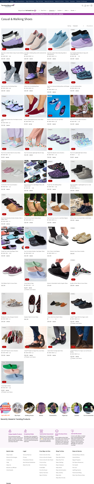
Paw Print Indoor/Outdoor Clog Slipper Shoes (34, 251)
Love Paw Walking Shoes (76, 86)
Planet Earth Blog (76, 472)
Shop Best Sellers (60, 457)
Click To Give (5, 1)
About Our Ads (26, 465)
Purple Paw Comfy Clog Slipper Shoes (9, 251)
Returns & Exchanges (11, 457)
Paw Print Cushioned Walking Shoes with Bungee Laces (58, 87)
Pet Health (75, 465)
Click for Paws (43, 465)
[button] (82, 5)
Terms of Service (27, 454)
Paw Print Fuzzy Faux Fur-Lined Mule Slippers (57, 218)
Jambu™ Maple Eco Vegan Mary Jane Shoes (34, 350)
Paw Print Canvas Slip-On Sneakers (78, 119)
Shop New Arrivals (60, 477)
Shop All (58, 454)
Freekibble (42, 467)
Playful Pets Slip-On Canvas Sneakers (55, 152)
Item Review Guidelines (29, 462)
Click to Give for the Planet (46, 460)
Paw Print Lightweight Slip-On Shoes (78, 152)
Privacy (25, 457)
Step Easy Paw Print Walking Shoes (9, 86)
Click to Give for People (46, 457)
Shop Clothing (59, 462)
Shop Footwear (60, 465)
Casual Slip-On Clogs (29, 283)
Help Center (9, 454)
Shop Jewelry (59, 472)
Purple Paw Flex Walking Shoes (54, 184)
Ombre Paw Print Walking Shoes (31, 86)
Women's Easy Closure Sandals (77, 251)
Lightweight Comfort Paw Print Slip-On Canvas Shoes (11, 120)
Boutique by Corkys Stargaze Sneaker (9, 317)
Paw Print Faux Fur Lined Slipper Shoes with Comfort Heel (34, 185)
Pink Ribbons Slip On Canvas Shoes (9, 283)
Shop (12, 1)
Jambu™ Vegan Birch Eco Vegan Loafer (79, 317)
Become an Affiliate (11, 467)
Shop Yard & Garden (61, 470)
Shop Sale (58, 475)
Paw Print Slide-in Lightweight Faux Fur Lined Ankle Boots (80, 185)
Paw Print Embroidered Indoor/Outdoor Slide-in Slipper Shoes (12, 218)
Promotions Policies (28, 460)
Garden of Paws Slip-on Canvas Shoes (78, 283)
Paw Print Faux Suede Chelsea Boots (32, 218)
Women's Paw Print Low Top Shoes (55, 119)
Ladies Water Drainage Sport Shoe (55, 350)
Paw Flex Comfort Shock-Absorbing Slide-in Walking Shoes (57, 53)
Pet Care (74, 467)
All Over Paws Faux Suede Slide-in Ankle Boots (80, 218)
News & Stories (49, 1)
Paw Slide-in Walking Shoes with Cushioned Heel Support (35, 53)
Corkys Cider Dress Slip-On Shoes (54, 317)
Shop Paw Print (60, 460)
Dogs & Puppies (76, 460)
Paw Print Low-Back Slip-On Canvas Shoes (10, 152)
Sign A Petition (43, 475)
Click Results (9, 470)
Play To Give (39, 1)
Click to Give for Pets (45, 454)
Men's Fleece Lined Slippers (53, 251)
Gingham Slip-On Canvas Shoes (31, 317)
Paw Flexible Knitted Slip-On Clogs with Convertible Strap (79, 53)
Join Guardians (19, 1)
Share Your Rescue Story (78, 475)
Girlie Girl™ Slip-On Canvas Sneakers (9, 350)
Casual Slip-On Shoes (6, 385)
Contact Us (9, 460)
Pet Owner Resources (77, 462)
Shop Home (59, 467)
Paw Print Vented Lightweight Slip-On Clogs (34, 152)
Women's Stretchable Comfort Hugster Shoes (57, 283)
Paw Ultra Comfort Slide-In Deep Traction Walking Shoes (12, 53)
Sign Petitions (30, 1)
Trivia (67, 1)
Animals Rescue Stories (78, 454)
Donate (72, 1)
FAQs (7, 462)
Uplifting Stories (76, 470)
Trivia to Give (43, 462)
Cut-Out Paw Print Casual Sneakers (9, 184)
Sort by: (69, 26)
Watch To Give (59, 1)
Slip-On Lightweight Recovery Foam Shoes (33, 119)
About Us (8, 465)
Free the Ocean (43, 470)
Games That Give (44, 472)
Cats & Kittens (76, 457)
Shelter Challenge (81, 1)
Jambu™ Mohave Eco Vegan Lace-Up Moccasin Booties (81, 351)
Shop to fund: (26, 10)
